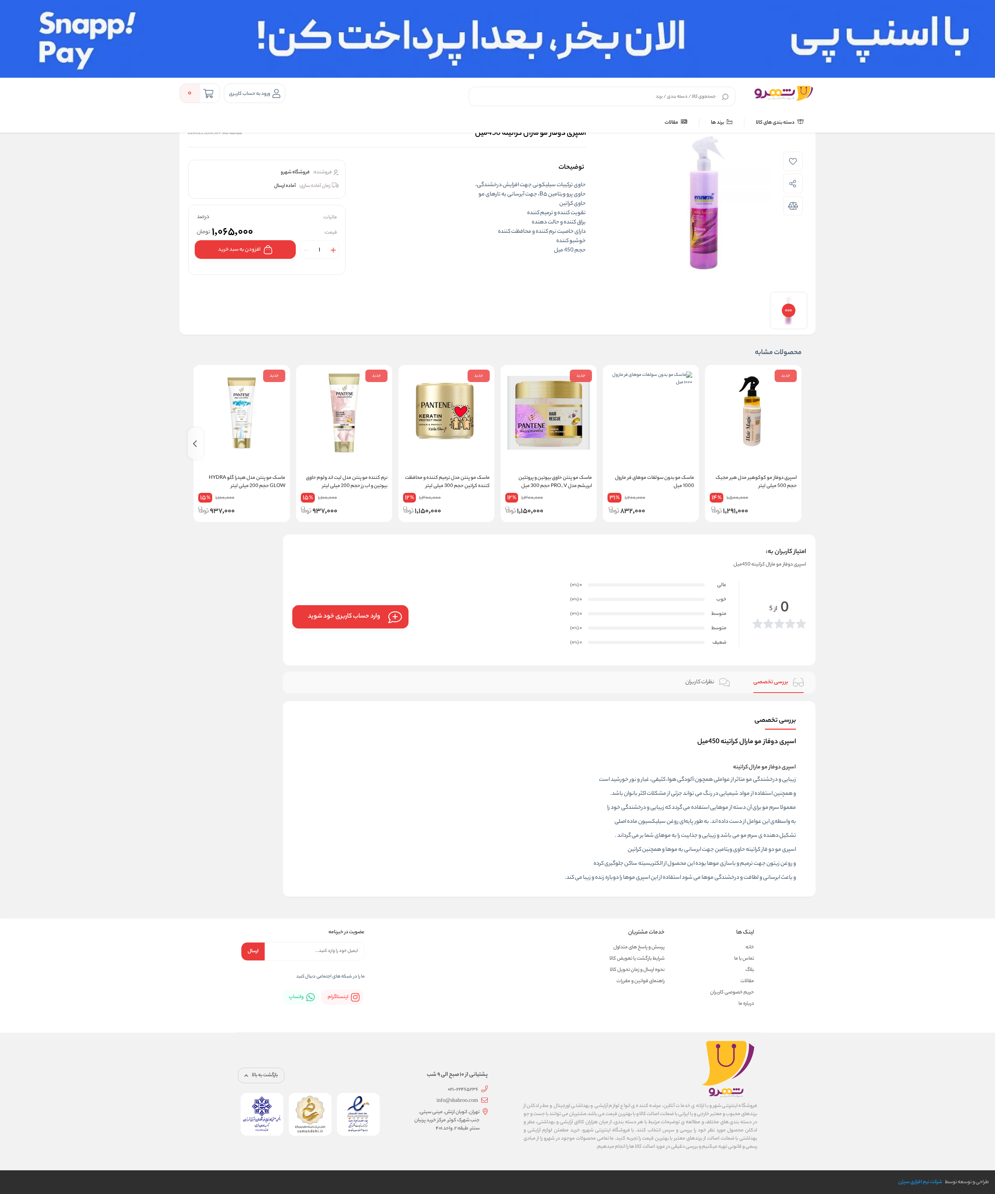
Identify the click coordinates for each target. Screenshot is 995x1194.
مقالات (672, 123)
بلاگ (749, 970)
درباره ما (746, 1004)
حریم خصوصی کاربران (732, 992)
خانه (749, 947)
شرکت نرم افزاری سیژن (920, 1182)
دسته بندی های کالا (775, 123)
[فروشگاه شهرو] (783, 93)
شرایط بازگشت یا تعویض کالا (637, 959)
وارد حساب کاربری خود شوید (344, 616)
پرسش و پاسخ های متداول (639, 947)
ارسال (253, 951)
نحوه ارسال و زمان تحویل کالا (637, 970)
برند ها (718, 123)
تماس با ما (744, 959)
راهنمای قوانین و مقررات (640, 981)
